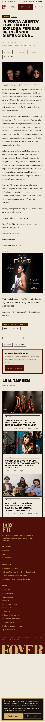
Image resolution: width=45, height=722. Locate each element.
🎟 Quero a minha (14, 368)
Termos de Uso (8, 622)
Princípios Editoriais (10, 615)
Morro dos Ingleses (11, 328)
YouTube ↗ (6, 608)
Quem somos (7, 597)
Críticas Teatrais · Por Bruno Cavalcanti (18, 572)
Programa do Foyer (10, 568)
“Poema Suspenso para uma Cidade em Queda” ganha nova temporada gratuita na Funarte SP (22, 464)
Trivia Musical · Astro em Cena (14, 576)
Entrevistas (7, 558)
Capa (13, 7)
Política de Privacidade (17, 710)
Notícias (25, 7)
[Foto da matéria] (22, 402)
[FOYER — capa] (4, 7)
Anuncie (31, 2)
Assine (25, 2)
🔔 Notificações (8, 630)
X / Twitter (20, 52)
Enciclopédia (7, 593)
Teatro (6, 16)
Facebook (32, 52)
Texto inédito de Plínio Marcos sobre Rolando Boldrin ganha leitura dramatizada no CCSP (18, 506)
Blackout (39, 2)
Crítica (5, 554)
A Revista (6, 590)
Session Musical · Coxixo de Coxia (16, 579)
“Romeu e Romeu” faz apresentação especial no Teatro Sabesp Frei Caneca (20, 423)
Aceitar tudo (13, 716)
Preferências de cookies (12, 626)
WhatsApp (7, 52)
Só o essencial (32, 716)
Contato (5, 601)
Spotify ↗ (6, 611)
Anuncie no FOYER (9, 604)
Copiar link (9, 57)
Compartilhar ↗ (34, 428)
